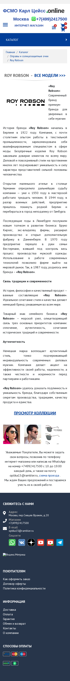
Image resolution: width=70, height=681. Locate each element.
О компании (11, 633)
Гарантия (9, 619)
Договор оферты (14, 584)
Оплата (8, 614)
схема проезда (49, 475)
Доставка (9, 609)
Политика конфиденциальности (24, 588)
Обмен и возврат (14, 623)
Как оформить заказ (16, 579)
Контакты (9, 628)
